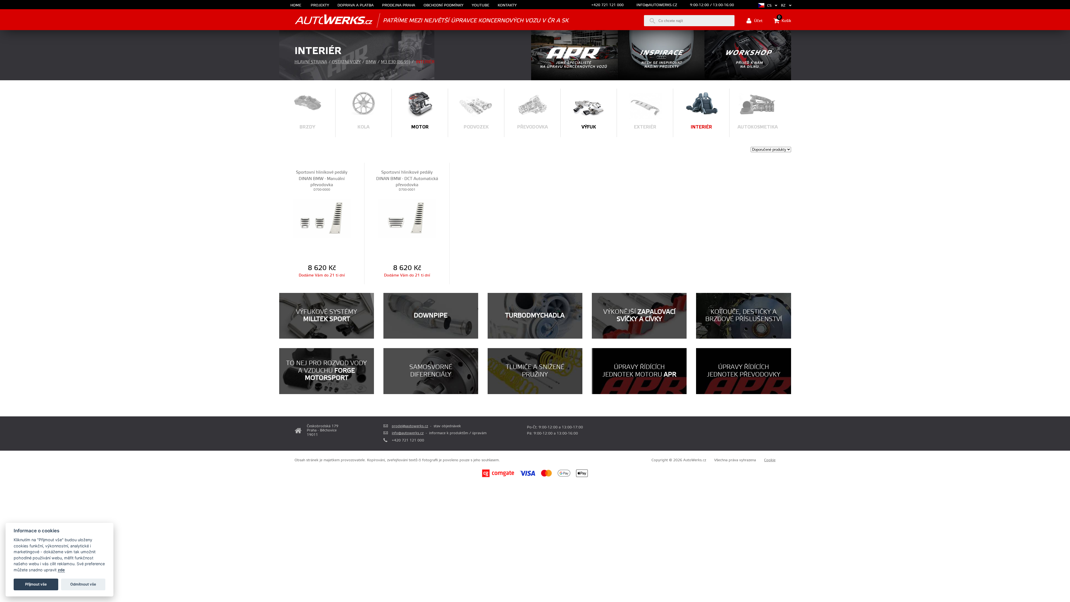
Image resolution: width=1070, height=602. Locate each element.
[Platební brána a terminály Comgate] (498, 476)
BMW (371, 62)
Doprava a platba (355, 5)
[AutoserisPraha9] (747, 79)
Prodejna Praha (398, 5)
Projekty (320, 5)
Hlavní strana (311, 62)
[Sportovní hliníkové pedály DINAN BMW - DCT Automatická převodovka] (406, 218)
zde (61, 569)
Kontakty (507, 5)
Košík (784, 20)
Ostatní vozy (346, 62)
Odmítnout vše (83, 584)
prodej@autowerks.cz (410, 426)
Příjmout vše (36, 584)
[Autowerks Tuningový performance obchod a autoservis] (326, 20)
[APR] (574, 79)
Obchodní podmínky (443, 5)
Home (295, 5)
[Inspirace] (661, 79)
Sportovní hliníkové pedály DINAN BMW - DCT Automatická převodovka (407, 179)
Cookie (769, 460)
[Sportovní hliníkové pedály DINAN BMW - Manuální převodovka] (321, 218)
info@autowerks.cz (656, 5)
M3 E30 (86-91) (395, 62)
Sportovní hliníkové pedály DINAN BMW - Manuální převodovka (321, 179)
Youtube (480, 5)
